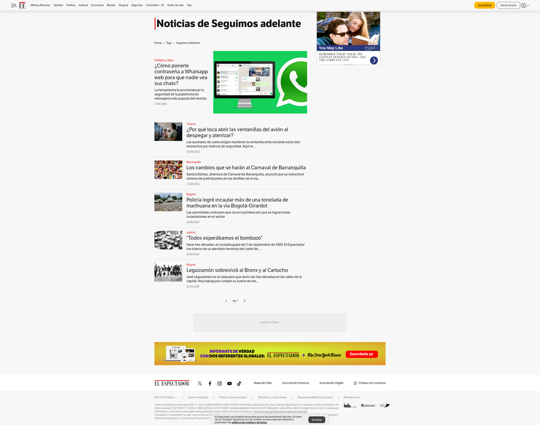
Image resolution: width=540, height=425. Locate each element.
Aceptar (317, 420)
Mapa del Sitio (263, 383)
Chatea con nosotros (372, 383)
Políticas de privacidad (233, 397)
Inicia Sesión (508, 5)
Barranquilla (193, 162)
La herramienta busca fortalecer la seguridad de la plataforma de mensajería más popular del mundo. (180, 94)
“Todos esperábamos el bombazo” (224, 238)
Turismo (191, 124)
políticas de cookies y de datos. (249, 422)
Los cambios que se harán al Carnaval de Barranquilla (246, 167)
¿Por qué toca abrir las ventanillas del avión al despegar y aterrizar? (237, 132)
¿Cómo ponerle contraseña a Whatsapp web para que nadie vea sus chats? (181, 75)
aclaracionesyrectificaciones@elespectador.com (280, 411)
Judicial (191, 232)
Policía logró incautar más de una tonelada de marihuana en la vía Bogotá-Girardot (237, 203)
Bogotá (191, 194)
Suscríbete (485, 5)
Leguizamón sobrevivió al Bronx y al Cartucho (237, 270)
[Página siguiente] (244, 302)
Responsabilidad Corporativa (315, 397)
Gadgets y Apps (164, 60)
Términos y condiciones (272, 397)
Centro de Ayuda (198, 397)
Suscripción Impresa (295, 383)
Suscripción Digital (331, 383)
